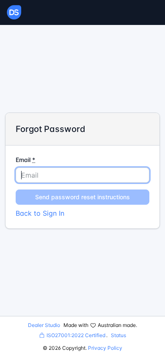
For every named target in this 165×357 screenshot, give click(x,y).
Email (25, 159)
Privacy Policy (105, 348)
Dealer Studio (44, 325)
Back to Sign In (40, 213)
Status (118, 335)
